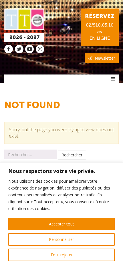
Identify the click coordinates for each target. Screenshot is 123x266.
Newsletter (103, 58)
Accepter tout (61, 224)
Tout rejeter (61, 254)
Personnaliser (61, 239)
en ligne (100, 38)
